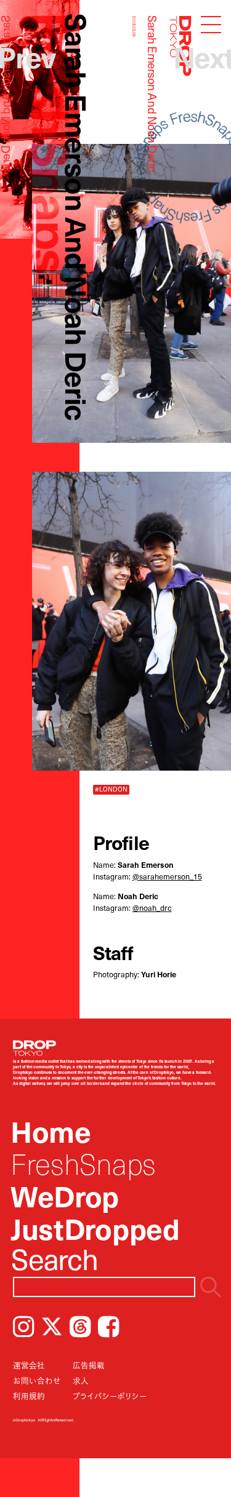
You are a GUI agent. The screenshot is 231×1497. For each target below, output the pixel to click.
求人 (81, 1380)
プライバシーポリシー (110, 1396)
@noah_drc (152, 907)
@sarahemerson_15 (167, 876)
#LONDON (111, 789)
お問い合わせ (37, 1380)
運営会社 (29, 1365)
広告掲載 (89, 1365)
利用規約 (29, 1396)
